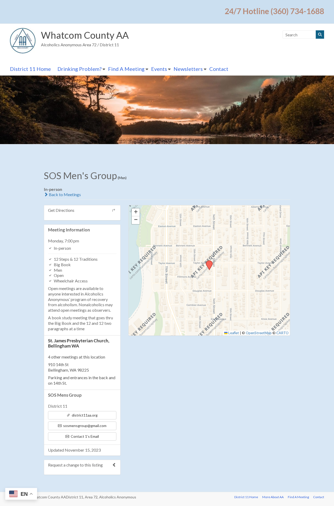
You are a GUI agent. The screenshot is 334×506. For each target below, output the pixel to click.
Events (159, 69)
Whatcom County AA (85, 35)
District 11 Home (30, 69)
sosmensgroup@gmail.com (84, 425)
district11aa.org (84, 415)
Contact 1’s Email (84, 436)
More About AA (273, 497)
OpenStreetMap (259, 333)
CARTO (282, 333)
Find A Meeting (126, 69)
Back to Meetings (64, 194)
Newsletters (188, 69)
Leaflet (233, 333)
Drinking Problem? (79, 69)
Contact (218, 69)
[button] (207, 262)
